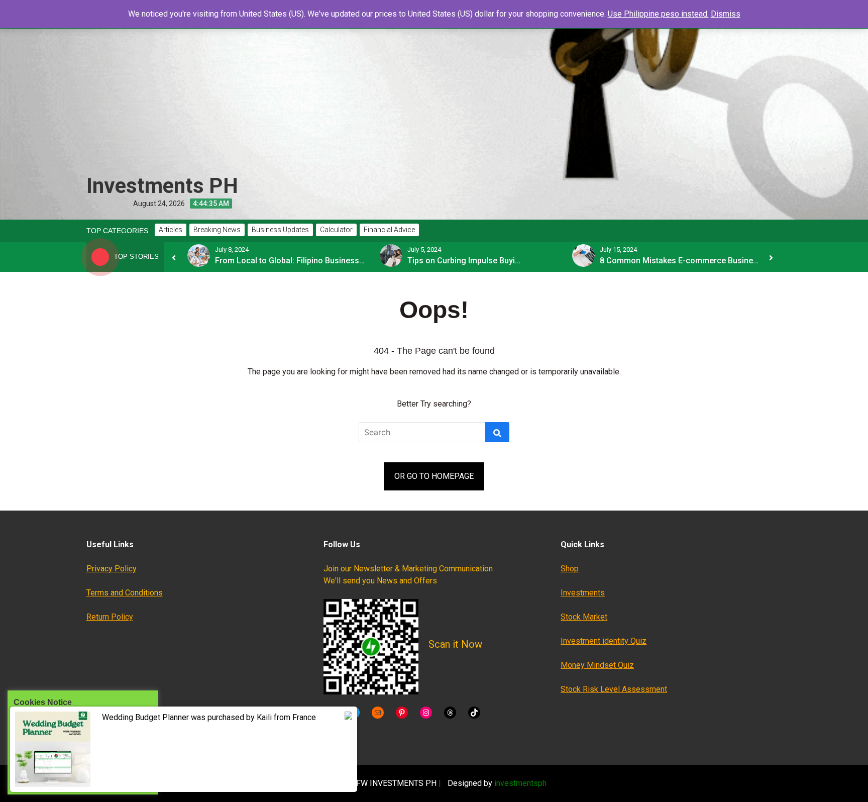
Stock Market (584, 617)
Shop (570, 568)
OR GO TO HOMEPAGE (434, 476)
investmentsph (520, 783)
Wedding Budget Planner (145, 717)
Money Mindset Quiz (597, 665)
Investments (583, 592)
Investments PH (162, 185)
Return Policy (109, 617)
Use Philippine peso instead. (658, 14)
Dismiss (725, 14)
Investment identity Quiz (603, 641)
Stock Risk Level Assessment (614, 689)
